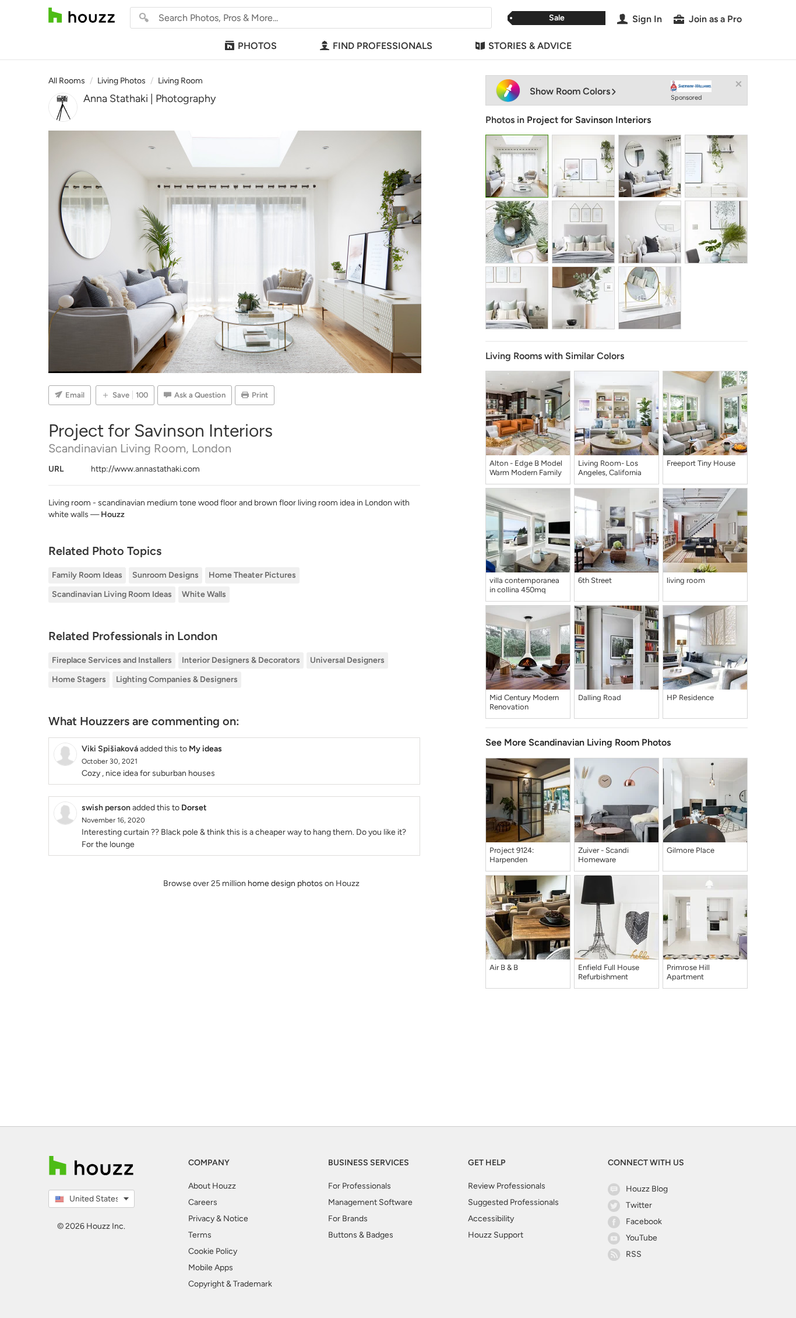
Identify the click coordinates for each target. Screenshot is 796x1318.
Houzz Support (495, 1235)
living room (686, 580)
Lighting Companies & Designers (177, 679)
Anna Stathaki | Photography (149, 98)
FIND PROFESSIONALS (382, 45)
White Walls (204, 594)
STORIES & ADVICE (530, 45)
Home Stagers (79, 679)
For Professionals (359, 1186)
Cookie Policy (212, 1251)
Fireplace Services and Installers (112, 660)
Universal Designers (347, 660)
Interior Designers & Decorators (241, 660)
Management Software (370, 1202)
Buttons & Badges (360, 1235)
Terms (200, 1235)
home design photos (285, 883)
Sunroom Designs (165, 575)
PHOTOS (257, 45)
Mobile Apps (210, 1268)
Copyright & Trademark (230, 1284)
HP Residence (690, 697)
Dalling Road (599, 697)
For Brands (348, 1219)
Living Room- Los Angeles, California (610, 468)
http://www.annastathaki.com (145, 469)
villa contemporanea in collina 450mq (524, 585)
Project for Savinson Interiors (589, 119)
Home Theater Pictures (252, 575)
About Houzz (212, 1186)
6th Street (595, 580)
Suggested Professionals (513, 1202)
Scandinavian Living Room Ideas (112, 594)
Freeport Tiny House (701, 463)
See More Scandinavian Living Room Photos (578, 742)
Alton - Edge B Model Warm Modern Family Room (525, 468)
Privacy (201, 1219)
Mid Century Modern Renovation (524, 702)
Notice (235, 1219)
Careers (202, 1202)
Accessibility (491, 1219)
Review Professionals (506, 1186)
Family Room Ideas (87, 575)
